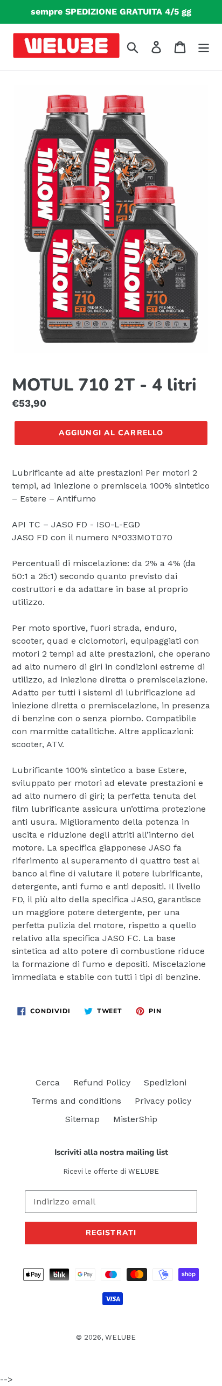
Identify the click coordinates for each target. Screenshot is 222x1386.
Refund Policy (101, 1082)
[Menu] (204, 47)
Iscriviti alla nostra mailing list (111, 1152)
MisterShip (135, 1119)
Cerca (48, 1082)
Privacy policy (163, 1101)
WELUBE (120, 1337)
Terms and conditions (76, 1101)
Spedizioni (165, 1082)
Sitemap (82, 1119)
